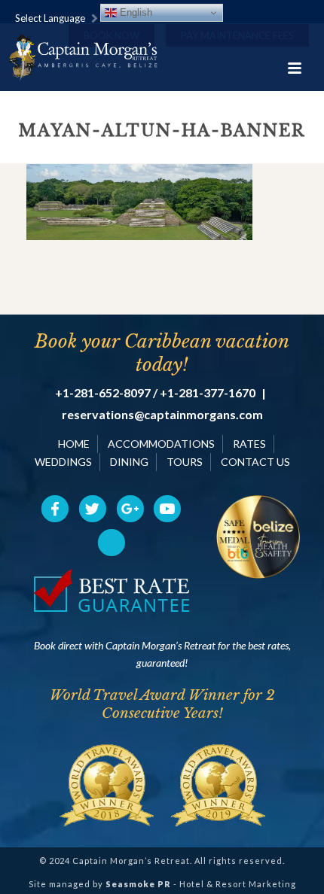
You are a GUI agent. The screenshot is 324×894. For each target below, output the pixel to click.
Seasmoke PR (138, 884)
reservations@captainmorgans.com (162, 414)
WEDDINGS (63, 461)
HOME (74, 443)
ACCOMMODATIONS (161, 443)
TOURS (185, 461)
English (134, 12)
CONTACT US (255, 461)
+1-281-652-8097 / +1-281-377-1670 (155, 393)
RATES (249, 443)
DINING (129, 461)
